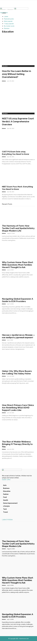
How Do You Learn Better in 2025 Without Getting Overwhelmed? (16, 74)
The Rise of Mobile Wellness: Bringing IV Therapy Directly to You (17, 444)
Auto (4, 485)
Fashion (5, 494)
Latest (6, 16)
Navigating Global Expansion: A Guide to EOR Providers (17, 300)
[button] (3, 4)
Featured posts (9, 19)
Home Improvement (10, 503)
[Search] (34, 4)
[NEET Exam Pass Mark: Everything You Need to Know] (18, 176)
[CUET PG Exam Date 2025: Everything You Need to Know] (18, 141)
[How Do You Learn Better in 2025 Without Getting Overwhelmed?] (18, 49)
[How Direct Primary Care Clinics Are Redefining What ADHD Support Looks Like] (18, 395)
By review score (9, 26)
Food (5, 497)
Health (5, 500)
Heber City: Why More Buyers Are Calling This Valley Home (17, 372)
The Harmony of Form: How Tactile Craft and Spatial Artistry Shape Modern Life (18, 228)
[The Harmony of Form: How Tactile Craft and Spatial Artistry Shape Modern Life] (18, 215)
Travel (5, 512)
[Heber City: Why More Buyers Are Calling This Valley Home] (18, 361)
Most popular (8, 21)
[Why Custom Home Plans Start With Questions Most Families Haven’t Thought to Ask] (18, 252)
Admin (4, 81)
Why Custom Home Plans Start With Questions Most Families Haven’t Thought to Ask (17, 264)
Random (6, 28)
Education (5, 66)
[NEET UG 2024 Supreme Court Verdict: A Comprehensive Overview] (18, 97)
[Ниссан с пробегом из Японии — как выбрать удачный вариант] (18, 325)
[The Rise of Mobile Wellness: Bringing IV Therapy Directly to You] (18, 431)
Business (6, 488)
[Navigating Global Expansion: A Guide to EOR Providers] (18, 288)
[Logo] (7, 9)
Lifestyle (6, 506)
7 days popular (9, 23)
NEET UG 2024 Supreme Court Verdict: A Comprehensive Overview (18, 121)
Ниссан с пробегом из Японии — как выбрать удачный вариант (18, 336)
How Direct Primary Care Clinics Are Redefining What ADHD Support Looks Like (18, 407)
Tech (5, 509)
